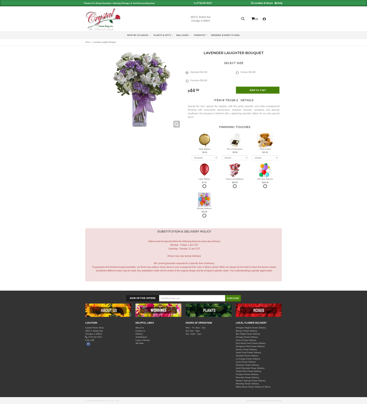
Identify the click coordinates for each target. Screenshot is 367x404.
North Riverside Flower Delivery (250, 368)
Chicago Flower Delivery (247, 337)
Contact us (140, 331)
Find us (89, 340)
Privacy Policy (114, 400)
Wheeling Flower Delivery (247, 383)
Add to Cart (258, 90)
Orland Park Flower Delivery (248, 371)
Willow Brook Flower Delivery (249, 387)
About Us (139, 328)
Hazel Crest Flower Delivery (248, 352)
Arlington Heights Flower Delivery (251, 328)
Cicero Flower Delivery (246, 340)
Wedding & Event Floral (225, 35)
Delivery (139, 334)
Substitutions (141, 337)
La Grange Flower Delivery (248, 359)
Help (279, 3)
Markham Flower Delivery (247, 365)
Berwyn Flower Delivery (246, 331)
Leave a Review (142, 340)
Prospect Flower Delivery (247, 374)
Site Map (139, 343)
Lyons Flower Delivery (246, 362)
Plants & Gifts (162, 35)
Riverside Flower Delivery (247, 377)
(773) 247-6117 (204, 3)
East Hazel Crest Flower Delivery (251, 343)
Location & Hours (263, 3)
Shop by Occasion (137, 35)
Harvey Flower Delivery (246, 349)
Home (87, 42)
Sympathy (199, 35)
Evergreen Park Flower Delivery (250, 346)
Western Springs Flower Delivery (251, 380)
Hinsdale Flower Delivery (247, 355)
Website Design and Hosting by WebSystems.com (264, 400)
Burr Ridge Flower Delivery (248, 334)
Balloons (182, 35)
